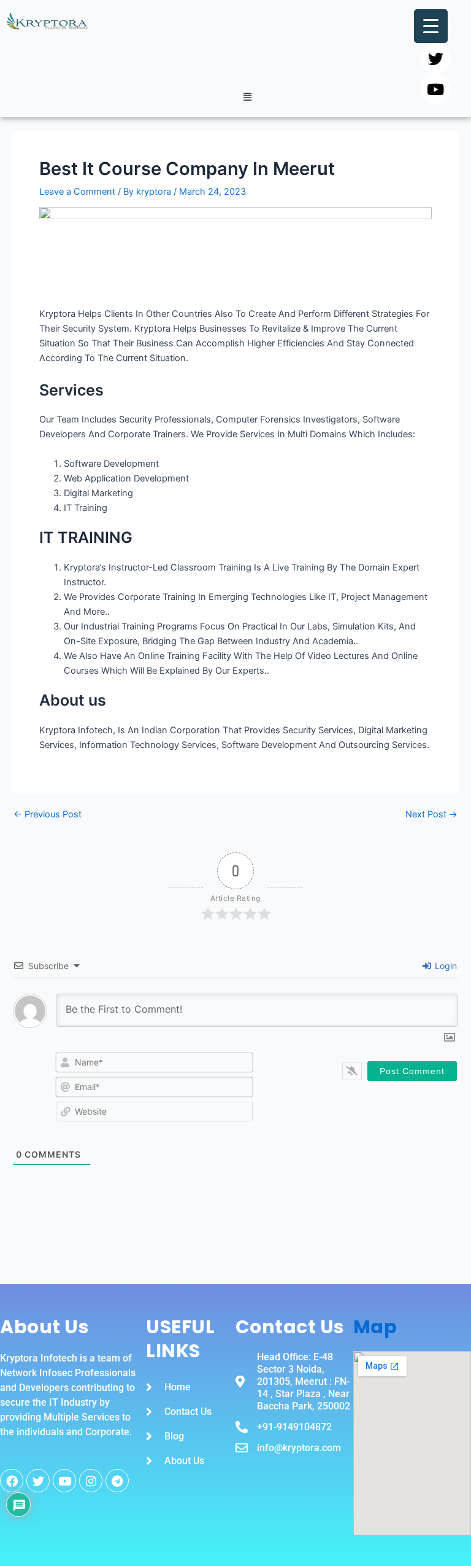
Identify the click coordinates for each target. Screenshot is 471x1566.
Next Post (431, 814)
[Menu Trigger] (431, 26)
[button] (247, 96)
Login (444, 965)
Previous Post (47, 814)
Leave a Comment (77, 191)
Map (375, 1327)
